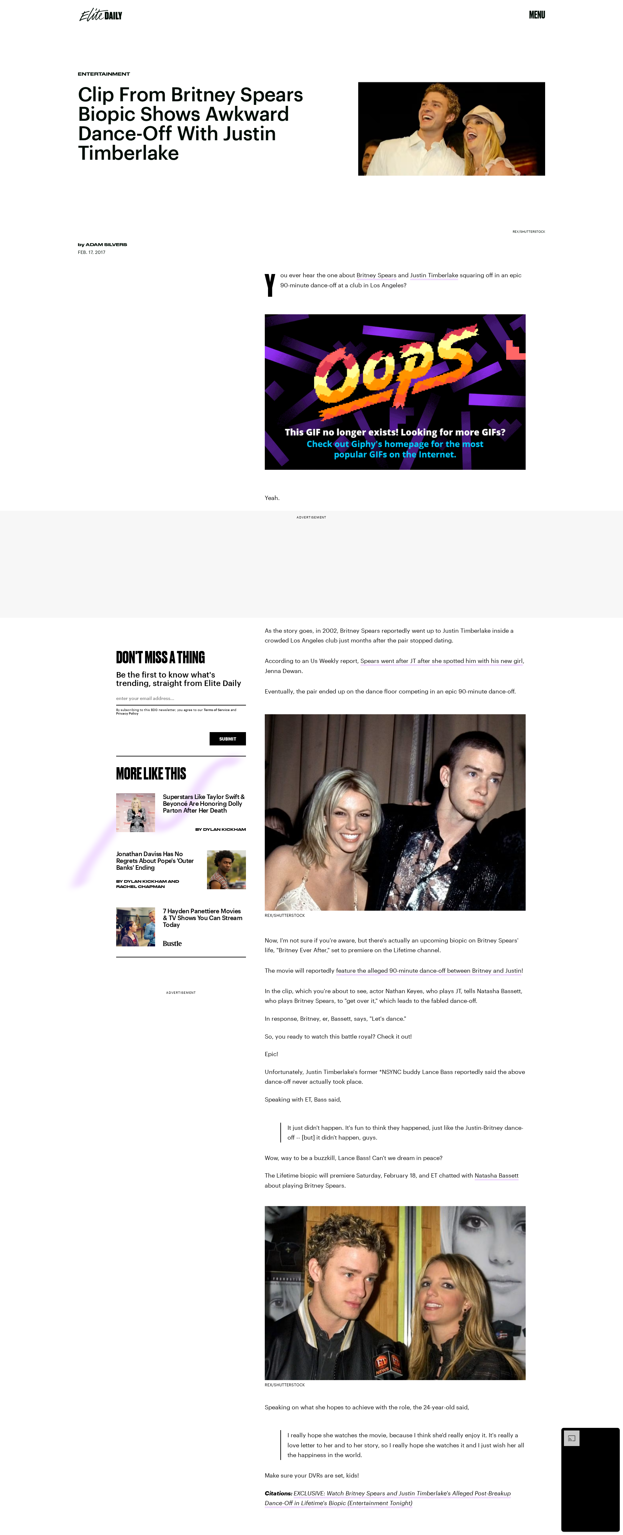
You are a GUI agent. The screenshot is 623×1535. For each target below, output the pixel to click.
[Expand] (568, 1434)
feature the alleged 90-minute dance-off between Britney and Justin (428, 970)
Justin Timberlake (434, 275)
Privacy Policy (127, 713)
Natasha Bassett (497, 1175)
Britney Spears (377, 275)
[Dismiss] (612, 1434)
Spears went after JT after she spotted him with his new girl (441, 660)
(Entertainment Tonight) (379, 1502)
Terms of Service (217, 710)
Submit (227, 738)
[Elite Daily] (101, 14)
